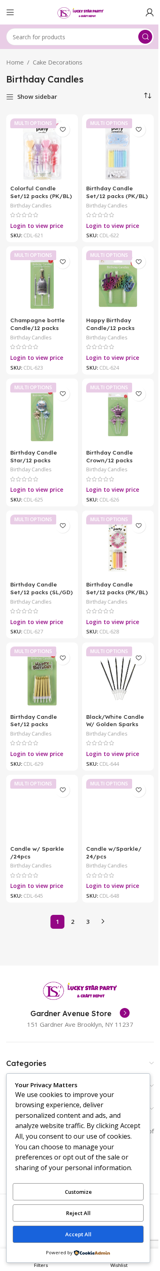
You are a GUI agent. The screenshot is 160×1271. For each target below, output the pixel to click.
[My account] (150, 12)
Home (15, 62)
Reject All (78, 1213)
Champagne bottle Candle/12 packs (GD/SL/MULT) (37, 328)
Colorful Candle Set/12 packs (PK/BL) (41, 192)
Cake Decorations (57, 62)
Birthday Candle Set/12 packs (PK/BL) (117, 192)
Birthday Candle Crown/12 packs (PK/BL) (109, 460)
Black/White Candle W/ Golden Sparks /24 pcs (115, 724)
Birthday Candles (31, 205)
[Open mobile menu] (10, 12)
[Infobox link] (80, 1013)
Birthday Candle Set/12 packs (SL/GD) (41, 588)
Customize (78, 1191)
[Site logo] (79, 11)
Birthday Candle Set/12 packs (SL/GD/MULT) (33, 724)
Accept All (78, 1234)
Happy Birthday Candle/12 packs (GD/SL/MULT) (110, 328)
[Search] (145, 37)
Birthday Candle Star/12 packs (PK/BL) (33, 460)
